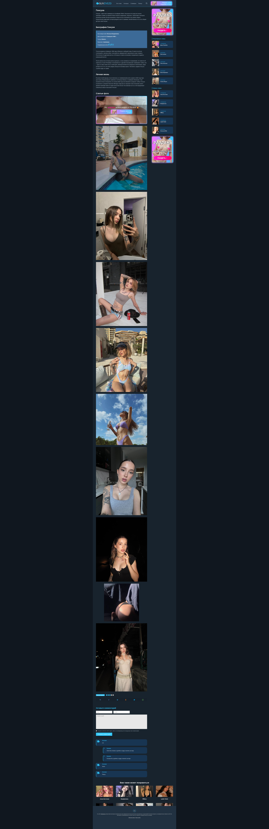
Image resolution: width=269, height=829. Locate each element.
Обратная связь (132, 817)
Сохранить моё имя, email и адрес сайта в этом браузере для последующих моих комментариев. (118, 730)
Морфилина (163, 103)
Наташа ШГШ (163, 131)
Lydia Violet (163, 121)
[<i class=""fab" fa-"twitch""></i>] (109, 45)
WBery (162, 112)
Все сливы (119, 3)
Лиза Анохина (163, 63)
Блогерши (126, 3)
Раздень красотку (125, 112)
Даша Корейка (163, 45)
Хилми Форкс (163, 81)
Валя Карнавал (164, 72)
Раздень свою (166, 3)
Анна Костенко (164, 94)
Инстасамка (163, 54)
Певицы (140, 3)
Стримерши (133, 3)
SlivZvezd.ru (103, 813)
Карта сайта (138, 817)
